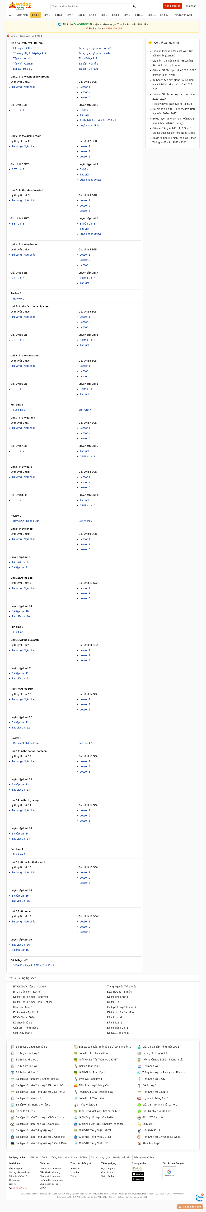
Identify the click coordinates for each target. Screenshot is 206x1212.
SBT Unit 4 (18, 278)
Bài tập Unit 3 (87, 223)
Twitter (73, 1176)
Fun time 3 (19, 632)
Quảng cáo (14, 1180)
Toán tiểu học (108, 1176)
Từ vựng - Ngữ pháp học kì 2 (29, 53)
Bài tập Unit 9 (19, 567)
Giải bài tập (107, 1172)
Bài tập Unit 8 (87, 505)
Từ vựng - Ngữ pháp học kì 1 (95, 48)
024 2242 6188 (159, 1194)
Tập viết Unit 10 (21, 616)
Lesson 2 (85, 92)
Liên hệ (13, 1184)
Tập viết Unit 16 (21, 944)
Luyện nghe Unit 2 (90, 179)
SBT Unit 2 (18, 169)
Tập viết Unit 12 (21, 727)
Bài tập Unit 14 (20, 833)
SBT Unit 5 (18, 340)
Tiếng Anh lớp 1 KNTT (31, 36)
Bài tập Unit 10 (20, 611)
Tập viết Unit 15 (21, 900)
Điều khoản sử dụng (50, 1172)
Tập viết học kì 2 (88, 58)
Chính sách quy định (50, 1168)
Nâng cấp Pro (172, 6)
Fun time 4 (19, 854)
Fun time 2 (19, 409)
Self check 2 (86, 521)
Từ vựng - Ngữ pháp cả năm (95, 53)
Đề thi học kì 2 (19, 960)
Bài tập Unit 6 (87, 389)
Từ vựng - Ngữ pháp (23, 87)
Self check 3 (86, 743)
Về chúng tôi (15, 1168)
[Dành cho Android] (138, 1180)
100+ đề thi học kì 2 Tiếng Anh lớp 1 (33, 965)
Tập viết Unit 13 (21, 789)
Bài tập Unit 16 (20, 950)
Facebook (75, 1168)
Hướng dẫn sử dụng (19, 1172)
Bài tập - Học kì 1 (88, 63)
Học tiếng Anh (108, 1168)
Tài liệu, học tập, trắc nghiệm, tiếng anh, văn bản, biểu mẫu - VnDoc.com (28, 6)
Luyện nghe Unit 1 (90, 125)
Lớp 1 (14, 36)
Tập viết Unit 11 (21, 678)
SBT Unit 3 (18, 223)
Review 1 (18, 298)
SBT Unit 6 (18, 389)
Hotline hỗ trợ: (105, 28)
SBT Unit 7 (85, 409)
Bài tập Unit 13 (20, 784)
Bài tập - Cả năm (88, 68)
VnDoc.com (8, 36)
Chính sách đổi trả (49, 1184)
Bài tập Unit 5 (87, 340)
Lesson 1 (85, 87)
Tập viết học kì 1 (22, 58)
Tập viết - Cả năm (23, 63)
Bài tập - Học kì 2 (23, 68)
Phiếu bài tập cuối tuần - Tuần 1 (98, 120)
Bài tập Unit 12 (20, 722)
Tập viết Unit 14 (21, 838)
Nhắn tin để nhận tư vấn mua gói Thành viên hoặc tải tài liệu (105, 24)
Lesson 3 (85, 97)
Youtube (74, 1172)
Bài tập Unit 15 (20, 895)
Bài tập (84, 110)
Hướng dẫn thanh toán (51, 1180)
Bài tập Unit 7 (87, 456)
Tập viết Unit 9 (20, 562)
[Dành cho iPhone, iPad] (138, 1175)
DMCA (43, 1187)
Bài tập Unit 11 (20, 673)
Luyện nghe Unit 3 (90, 234)
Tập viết (84, 115)
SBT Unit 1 (18, 110)
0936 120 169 (20, 1187)
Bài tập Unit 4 (87, 278)
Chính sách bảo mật (50, 1176)
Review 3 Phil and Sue (26, 743)
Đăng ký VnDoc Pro (19, 1176)
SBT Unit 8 (18, 500)
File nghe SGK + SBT (25, 48)
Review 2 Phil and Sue (26, 521)
